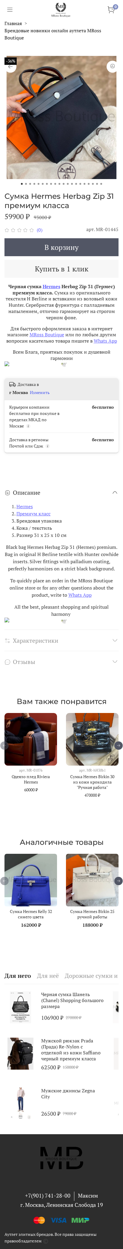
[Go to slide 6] (43, 184)
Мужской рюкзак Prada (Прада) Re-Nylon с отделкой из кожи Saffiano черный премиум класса (71, 1049)
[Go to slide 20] (101, 184)
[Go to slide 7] (47, 184)
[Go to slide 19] (97, 184)
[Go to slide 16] (84, 184)
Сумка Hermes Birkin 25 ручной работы (92, 914)
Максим (88, 1195)
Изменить (40, 392)
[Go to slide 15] (80, 184)
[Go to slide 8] (51, 184)
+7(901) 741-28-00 (47, 1195)
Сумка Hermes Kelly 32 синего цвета (31, 914)
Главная (13, 23)
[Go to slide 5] (38, 184)
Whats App (105, 341)
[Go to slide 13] (72, 184)
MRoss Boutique (47, 334)
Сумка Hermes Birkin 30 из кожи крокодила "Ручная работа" (92, 782)
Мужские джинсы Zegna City (68, 1093)
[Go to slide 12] (68, 184)
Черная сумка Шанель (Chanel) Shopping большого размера (72, 1000)
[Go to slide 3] (30, 184)
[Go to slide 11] (63, 184)
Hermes (51, 286)
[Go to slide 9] (55, 184)
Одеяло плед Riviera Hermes (31, 779)
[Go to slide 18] (93, 184)
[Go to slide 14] (76, 184)
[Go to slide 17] (89, 184)
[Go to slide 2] (26, 184)
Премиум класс (33, 513)
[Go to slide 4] (34, 184)
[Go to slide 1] (22, 184)
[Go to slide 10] (59, 184)
